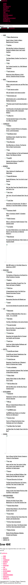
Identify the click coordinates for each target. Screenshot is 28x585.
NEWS (5, 5)
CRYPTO (5, 14)
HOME (5, 3)
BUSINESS (6, 8)
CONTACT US (6, 21)
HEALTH (5, 9)
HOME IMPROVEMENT (9, 18)
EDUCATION (6, 11)
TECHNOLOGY (7, 6)
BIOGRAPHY (6, 20)
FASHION (5, 17)
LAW (4, 12)
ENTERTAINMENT (8, 15)
